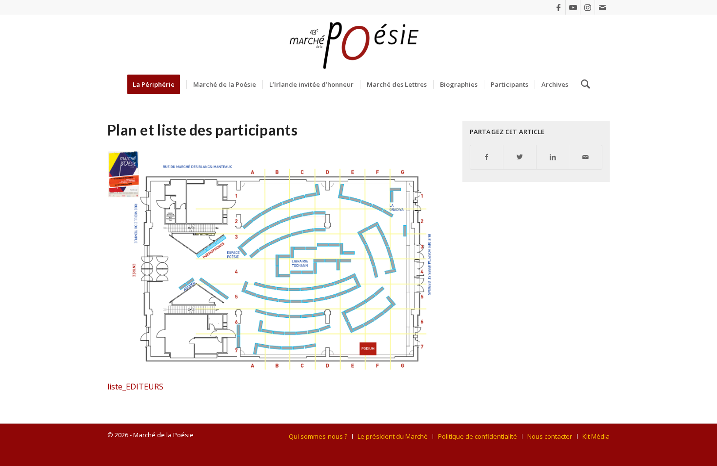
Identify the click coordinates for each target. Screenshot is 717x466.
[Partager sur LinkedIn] (553, 157)
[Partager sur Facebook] (486, 157)
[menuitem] (156, 84)
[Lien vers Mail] (602, 7)
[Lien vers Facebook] (558, 7)
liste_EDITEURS (135, 386)
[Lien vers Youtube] (573, 7)
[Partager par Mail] (585, 157)
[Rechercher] (582, 84)
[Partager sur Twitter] (519, 157)
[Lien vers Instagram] (587, 7)
